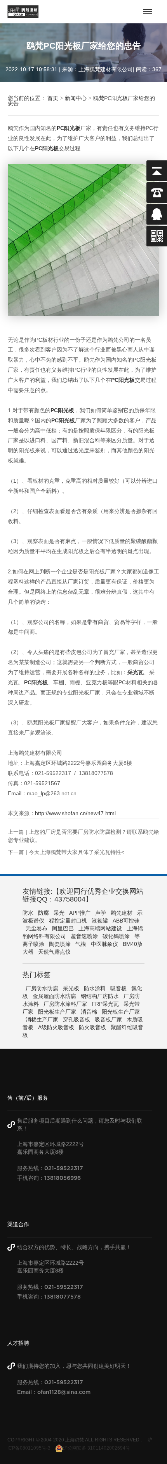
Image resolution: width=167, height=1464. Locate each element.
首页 (52, 98)
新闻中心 (76, 98)
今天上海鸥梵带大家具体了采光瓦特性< (76, 852)
